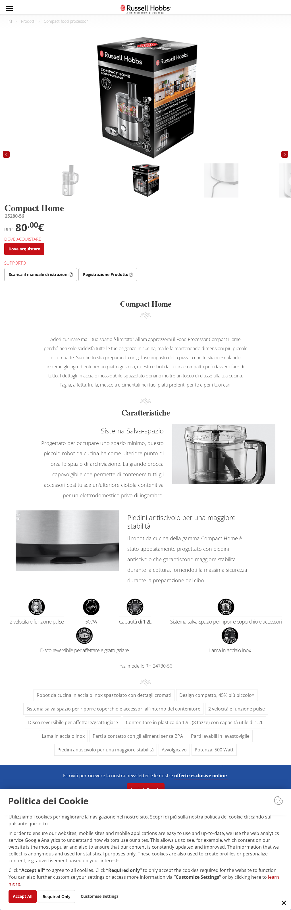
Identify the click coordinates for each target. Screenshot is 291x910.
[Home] (145, 9)
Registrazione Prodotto (106, 274)
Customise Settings (100, 896)
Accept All (22, 896)
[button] (284, 154)
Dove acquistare (24, 249)
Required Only (56, 896)
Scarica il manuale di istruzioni (39, 274)
